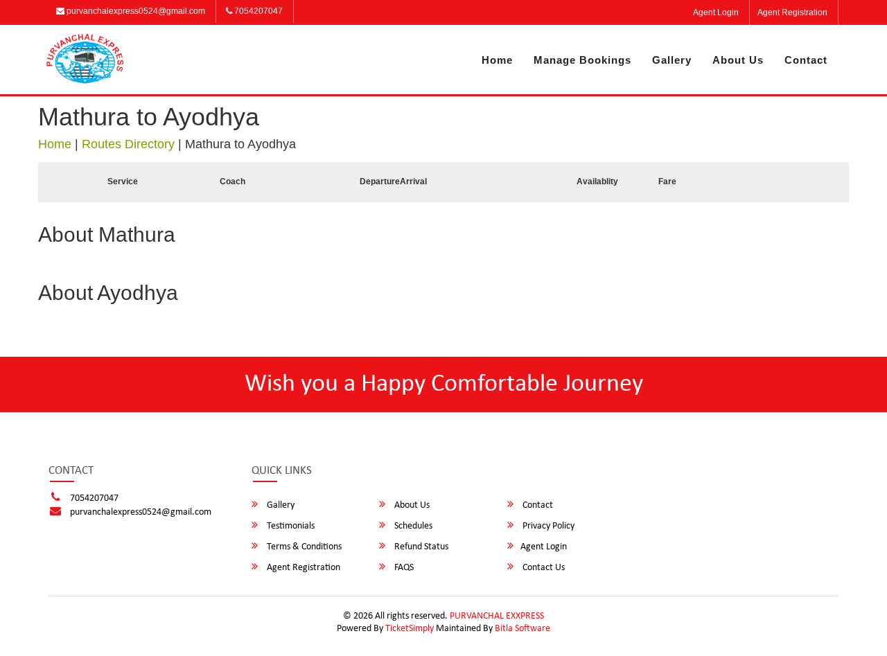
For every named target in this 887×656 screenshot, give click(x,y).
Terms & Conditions (303, 547)
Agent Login (716, 12)
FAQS (403, 567)
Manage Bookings (582, 60)
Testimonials (290, 526)
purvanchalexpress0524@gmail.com (134, 11)
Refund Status (420, 547)
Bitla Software (522, 628)
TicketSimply (409, 628)
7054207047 (257, 11)
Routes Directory (128, 144)
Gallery (672, 60)
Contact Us (542, 567)
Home (497, 60)
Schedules (412, 526)
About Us (738, 60)
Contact (805, 60)
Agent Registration (792, 12)
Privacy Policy (547, 526)
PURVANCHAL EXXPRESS (497, 616)
